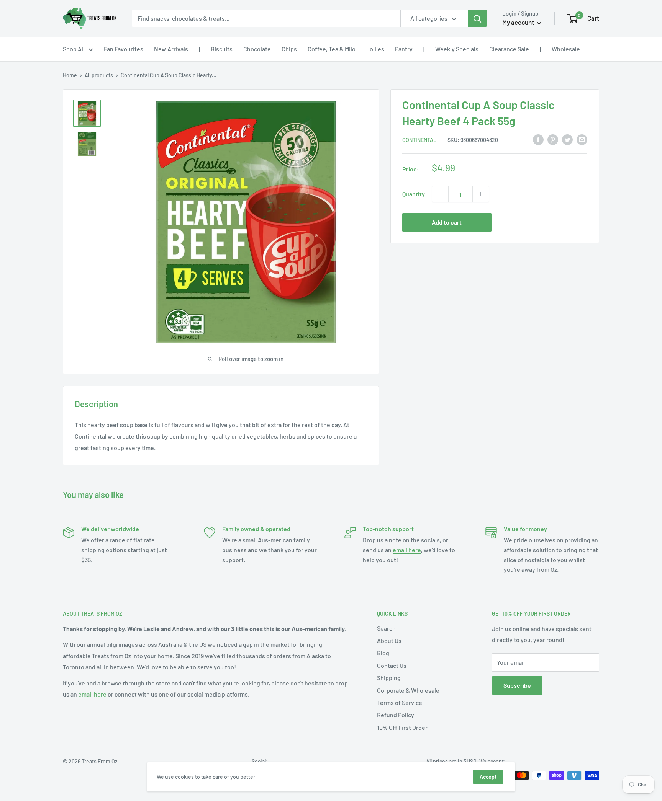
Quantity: (414, 193)
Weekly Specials (456, 48)
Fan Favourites (123, 48)
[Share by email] (582, 139)
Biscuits (222, 48)
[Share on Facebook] (538, 139)
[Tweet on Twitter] (567, 139)
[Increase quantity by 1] (481, 194)
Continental (419, 140)
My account (518, 22)
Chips (289, 48)
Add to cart (447, 222)
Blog (383, 652)
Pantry (404, 48)
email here (407, 549)
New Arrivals (171, 48)
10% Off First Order (402, 727)
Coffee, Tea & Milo (332, 48)
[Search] (477, 18)
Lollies (375, 48)
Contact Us (391, 665)
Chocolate (257, 48)
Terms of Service (399, 702)
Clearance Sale (509, 48)
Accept (488, 776)
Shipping (389, 677)
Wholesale (566, 48)
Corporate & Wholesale (408, 690)
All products (99, 75)
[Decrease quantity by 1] (440, 194)
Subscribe (517, 685)
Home (70, 75)
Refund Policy (395, 714)
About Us (389, 640)
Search (386, 628)
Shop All (74, 48)
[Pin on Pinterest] (552, 139)
